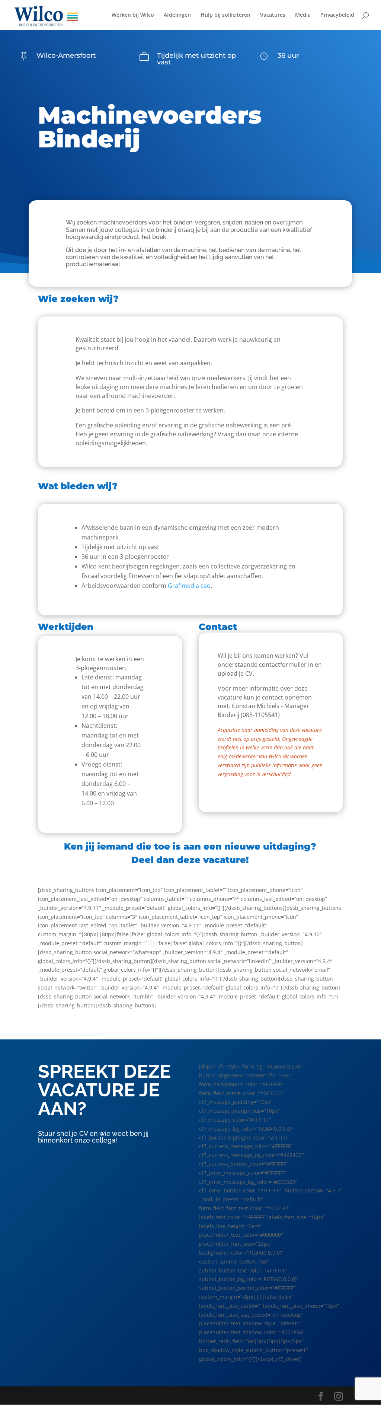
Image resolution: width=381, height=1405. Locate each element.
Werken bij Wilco (133, 15)
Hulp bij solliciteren (225, 15)
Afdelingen (177, 15)
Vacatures (272, 15)
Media (303, 15)
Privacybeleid (337, 15)
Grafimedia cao (189, 586)
